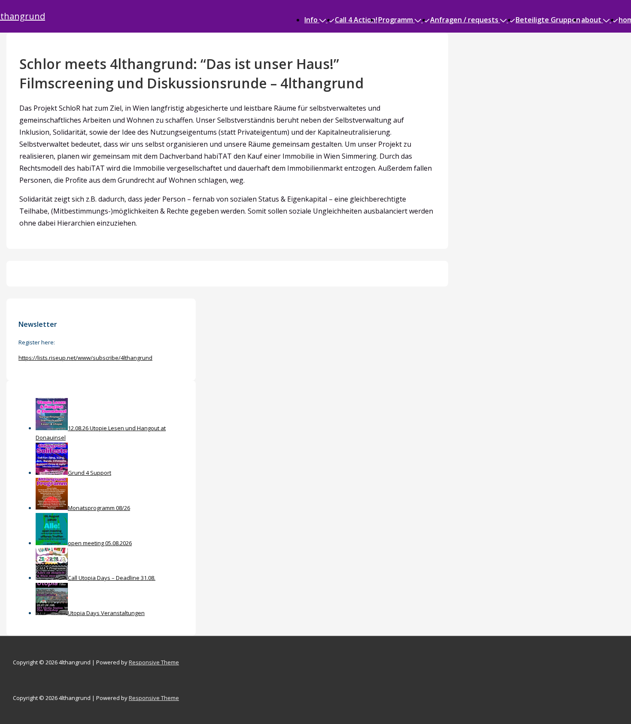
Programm (395, 19)
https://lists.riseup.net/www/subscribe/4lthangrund (85, 358)
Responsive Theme (154, 662)
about (591, 19)
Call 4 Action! (356, 19)
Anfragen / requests (464, 19)
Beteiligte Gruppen (548, 19)
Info (311, 19)
